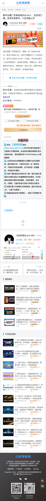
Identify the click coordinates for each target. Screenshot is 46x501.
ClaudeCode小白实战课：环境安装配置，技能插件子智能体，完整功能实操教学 (29, 409)
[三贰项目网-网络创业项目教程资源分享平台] (23, 457)
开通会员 (24, 130)
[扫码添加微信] (42, 486)
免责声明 (10, 469)
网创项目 (18, 10)
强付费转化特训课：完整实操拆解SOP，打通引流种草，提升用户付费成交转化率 (29, 420)
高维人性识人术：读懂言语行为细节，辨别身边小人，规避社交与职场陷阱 (29, 432)
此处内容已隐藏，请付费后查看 (24, 77)
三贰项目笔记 (14, 23)
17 (31, 240)
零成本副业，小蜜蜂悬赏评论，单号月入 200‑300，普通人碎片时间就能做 (29, 375)
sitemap (36, 469)
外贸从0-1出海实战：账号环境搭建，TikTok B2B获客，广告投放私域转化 (29, 398)
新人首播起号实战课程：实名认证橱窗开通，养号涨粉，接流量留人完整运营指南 (29, 342)
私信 (40, 24)
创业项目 (11, 10)
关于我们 (28, 469)
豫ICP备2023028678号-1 (25, 474)
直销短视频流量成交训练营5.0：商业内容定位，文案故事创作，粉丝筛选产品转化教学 (29, 387)
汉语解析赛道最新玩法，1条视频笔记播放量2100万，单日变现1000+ (29, 320)
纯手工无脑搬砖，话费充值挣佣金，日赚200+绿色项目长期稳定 (28, 287)
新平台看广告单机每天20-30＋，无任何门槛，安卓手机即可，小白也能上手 (22, 17)
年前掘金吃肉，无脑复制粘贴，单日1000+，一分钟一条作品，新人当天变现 (28, 310)
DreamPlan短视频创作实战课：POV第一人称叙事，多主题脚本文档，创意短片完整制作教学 (29, 353)
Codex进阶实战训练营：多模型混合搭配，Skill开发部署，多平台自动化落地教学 (28, 443)
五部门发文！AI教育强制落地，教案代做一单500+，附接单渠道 (28, 363)
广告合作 (19, 469)
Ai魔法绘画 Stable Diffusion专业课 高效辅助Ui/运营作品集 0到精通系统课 (28, 299)
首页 (4, 10)
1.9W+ (20, 240)
